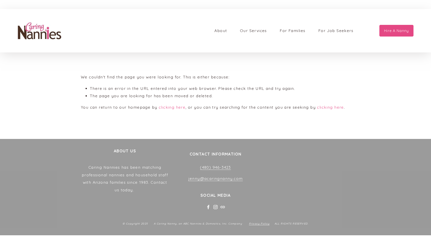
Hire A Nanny (396, 30)
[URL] (222, 207)
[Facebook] (208, 207)
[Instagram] (215, 207)
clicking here (172, 107)
